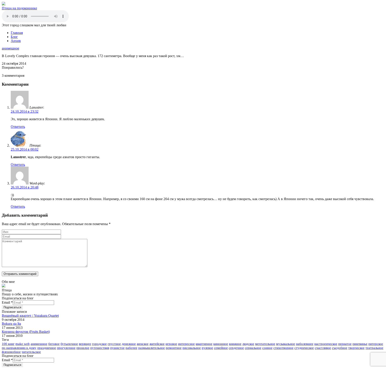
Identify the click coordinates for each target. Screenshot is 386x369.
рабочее (131, 348)
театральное (374, 348)
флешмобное (11, 352)
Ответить (18, 127)
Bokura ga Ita (11, 323)
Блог (14, 37)
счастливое (323, 348)
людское (248, 344)
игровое (171, 344)
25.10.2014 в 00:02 (24, 149)
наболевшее (304, 344)
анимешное (10, 48)
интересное (186, 344)
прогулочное (66, 348)
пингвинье (359, 344)
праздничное (46, 348)
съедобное (339, 348)
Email (7, 302)
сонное (267, 348)
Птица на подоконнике (19, 8)
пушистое (117, 348)
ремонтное (174, 348)
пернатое (345, 344)
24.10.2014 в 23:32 (24, 111)
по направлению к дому (19, 348)
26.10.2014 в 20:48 (24, 187)
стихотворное (283, 348)
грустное (114, 344)
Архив (16, 41)
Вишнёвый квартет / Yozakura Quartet (30, 315)
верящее (85, 344)
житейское (157, 344)
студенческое (304, 348)
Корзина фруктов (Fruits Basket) (26, 332)
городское (99, 344)
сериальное (253, 348)
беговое (54, 344)
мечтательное (265, 344)
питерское (375, 344)
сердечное (236, 348)
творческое (356, 348)
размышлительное (151, 348)
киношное (220, 344)
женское (143, 344)
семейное (221, 348)
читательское (31, 352)
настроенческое (325, 344)
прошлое (82, 348)
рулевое (207, 348)
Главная (17, 33)
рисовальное (192, 348)
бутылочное (69, 344)
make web (22, 344)
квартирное (204, 344)
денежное (129, 344)
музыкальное (285, 344)
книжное (235, 344)
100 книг (8, 344)
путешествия (99, 348)
